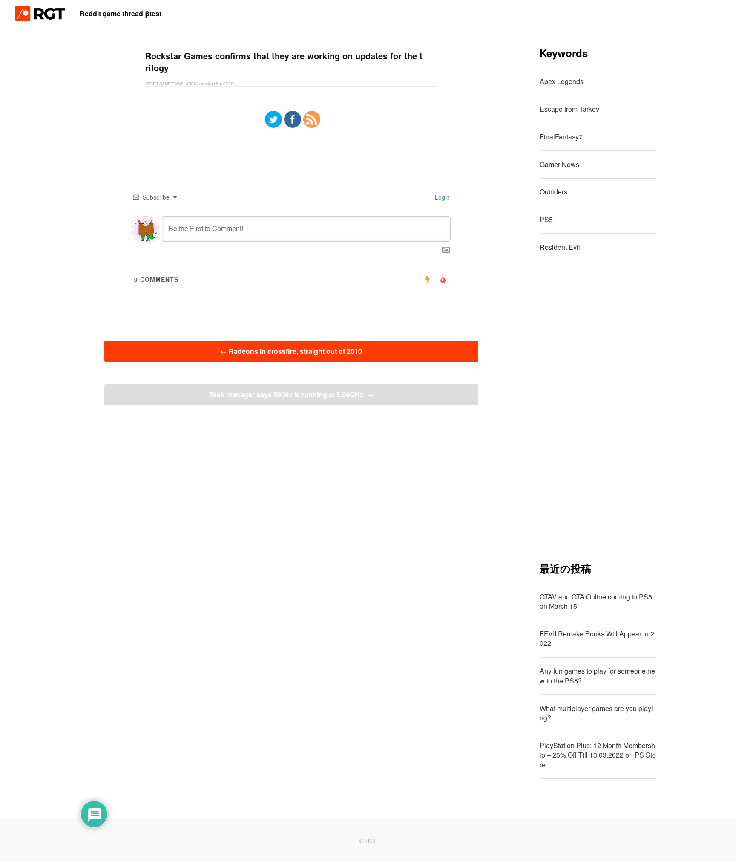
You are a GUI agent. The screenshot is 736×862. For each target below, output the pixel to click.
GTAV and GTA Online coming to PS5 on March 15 (596, 601)
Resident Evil (560, 247)
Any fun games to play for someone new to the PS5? (597, 675)
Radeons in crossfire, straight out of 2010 (291, 351)
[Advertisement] (598, 411)
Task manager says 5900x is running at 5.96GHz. (291, 394)
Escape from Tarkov (569, 109)
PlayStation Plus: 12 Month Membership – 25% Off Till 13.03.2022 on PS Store (598, 755)
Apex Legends (562, 81)
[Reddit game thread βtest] (40, 18)
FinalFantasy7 (561, 137)
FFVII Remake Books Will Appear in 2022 (597, 638)
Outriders (553, 192)
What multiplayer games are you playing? (596, 713)
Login (441, 197)
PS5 (546, 219)
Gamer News (559, 164)
